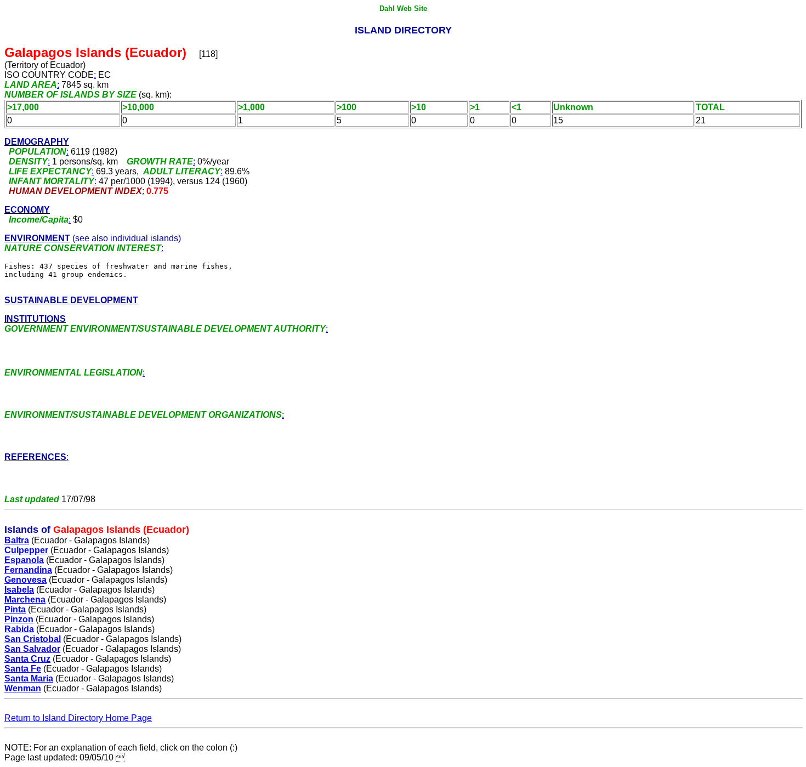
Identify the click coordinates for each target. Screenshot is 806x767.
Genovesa (25, 579)
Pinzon (18, 619)
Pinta (15, 609)
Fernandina (28, 570)
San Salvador (32, 649)
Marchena (25, 599)
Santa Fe (22, 668)
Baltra (16, 540)
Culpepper (26, 550)
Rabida (19, 629)
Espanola (24, 560)
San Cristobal (32, 639)
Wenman (22, 688)
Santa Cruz (27, 658)
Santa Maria (28, 678)
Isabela (19, 589)
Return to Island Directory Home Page (78, 718)
